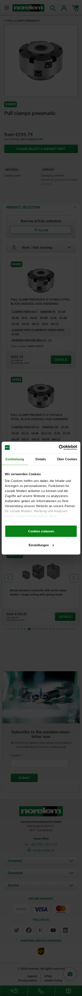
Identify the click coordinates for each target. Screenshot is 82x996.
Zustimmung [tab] (14, 459)
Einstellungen (39, 545)
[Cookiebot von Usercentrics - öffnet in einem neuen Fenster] (59, 447)
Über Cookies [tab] (67, 459)
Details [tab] (41, 459)
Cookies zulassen (41, 531)
